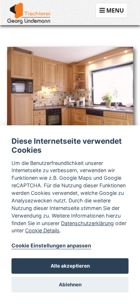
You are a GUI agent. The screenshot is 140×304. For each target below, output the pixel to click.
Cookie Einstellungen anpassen (51, 245)
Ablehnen (70, 284)
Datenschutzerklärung (87, 223)
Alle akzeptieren (70, 266)
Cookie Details (42, 230)
